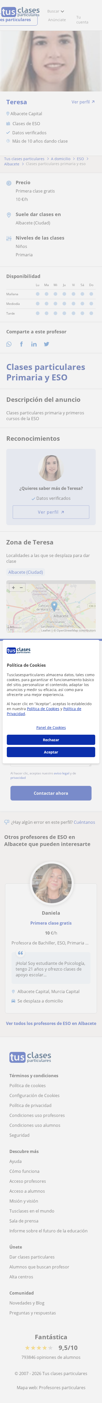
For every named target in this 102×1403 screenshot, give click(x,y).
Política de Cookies (43, 708)
